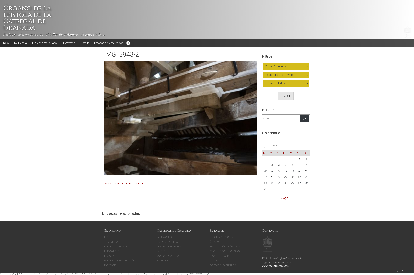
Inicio (5, 43)
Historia (84, 43)
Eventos (162, 251)
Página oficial (165, 237)
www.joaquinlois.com (275, 265)
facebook (162, 260)
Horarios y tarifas (168, 242)
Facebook (128, 43)
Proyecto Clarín (219, 256)
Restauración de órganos (224, 246)
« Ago (284, 198)
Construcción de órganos (225, 251)
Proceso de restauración (108, 43)
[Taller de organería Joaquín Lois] (267, 245)
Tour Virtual (20, 43)
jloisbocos (405, 271)
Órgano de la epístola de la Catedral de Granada (27, 18)
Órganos (214, 242)
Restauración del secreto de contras (125, 183)
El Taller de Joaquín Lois (223, 237)
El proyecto (68, 43)
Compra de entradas (169, 246)
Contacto (215, 260)
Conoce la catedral (168, 256)
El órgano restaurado (44, 43)
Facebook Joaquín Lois (222, 265)
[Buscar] (304, 118)
